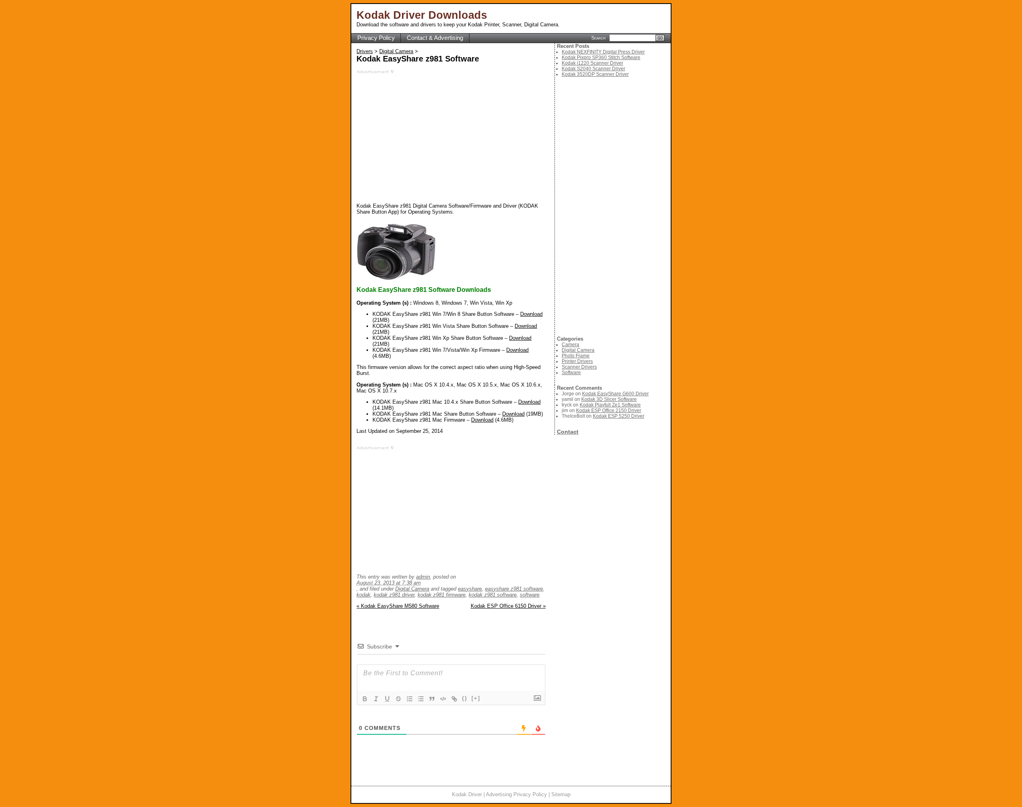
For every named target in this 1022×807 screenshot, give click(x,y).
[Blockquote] (432, 699)
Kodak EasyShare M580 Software (398, 606)
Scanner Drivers (579, 367)
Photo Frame (576, 356)
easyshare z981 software (514, 589)
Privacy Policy (376, 38)
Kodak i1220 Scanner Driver (592, 63)
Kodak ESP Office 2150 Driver (608, 410)
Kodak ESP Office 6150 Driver (508, 606)
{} (464, 698)
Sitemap (560, 794)
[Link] (454, 699)
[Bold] (364, 699)
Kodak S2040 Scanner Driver (593, 68)
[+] (475, 698)
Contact (567, 431)
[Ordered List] (409, 699)
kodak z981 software (493, 595)
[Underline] (387, 699)
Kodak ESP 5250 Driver (618, 416)
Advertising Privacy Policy (516, 794)
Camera (570, 344)
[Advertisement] (451, 130)
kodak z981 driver (394, 595)
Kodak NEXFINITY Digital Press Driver (603, 52)
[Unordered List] (420, 699)
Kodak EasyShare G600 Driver (615, 394)
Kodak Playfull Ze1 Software (610, 405)
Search (598, 37)
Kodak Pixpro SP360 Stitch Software (601, 57)
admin (423, 577)
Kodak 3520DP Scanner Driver (595, 74)
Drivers (365, 51)
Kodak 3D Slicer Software (609, 399)
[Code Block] (443, 699)
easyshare (470, 589)
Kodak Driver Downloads (422, 15)
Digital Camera (396, 51)
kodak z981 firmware (441, 595)
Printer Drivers (577, 361)
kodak (363, 595)
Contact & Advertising (435, 38)
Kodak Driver (467, 794)
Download (531, 314)
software (529, 595)
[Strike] (398, 699)
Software (571, 372)
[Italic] (376, 699)
